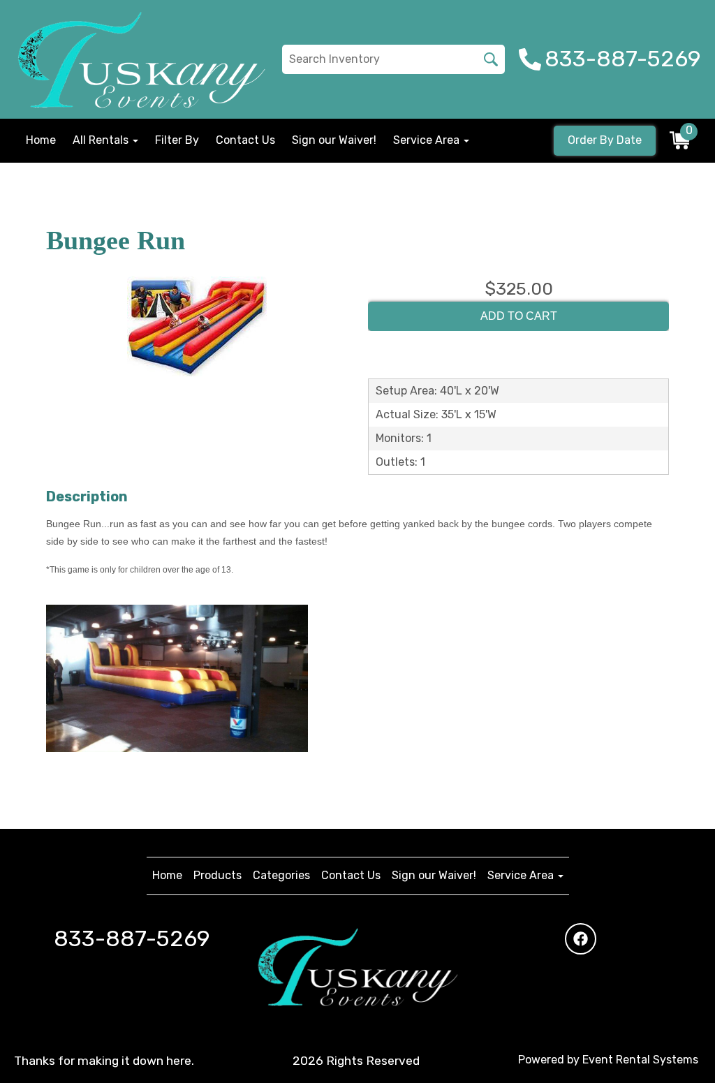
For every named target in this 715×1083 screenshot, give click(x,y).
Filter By (177, 140)
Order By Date (605, 140)
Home (41, 140)
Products (217, 875)
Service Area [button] (427, 140)
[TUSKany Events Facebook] (580, 939)
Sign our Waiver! (334, 140)
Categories (281, 875)
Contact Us (245, 140)
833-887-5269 (132, 938)
